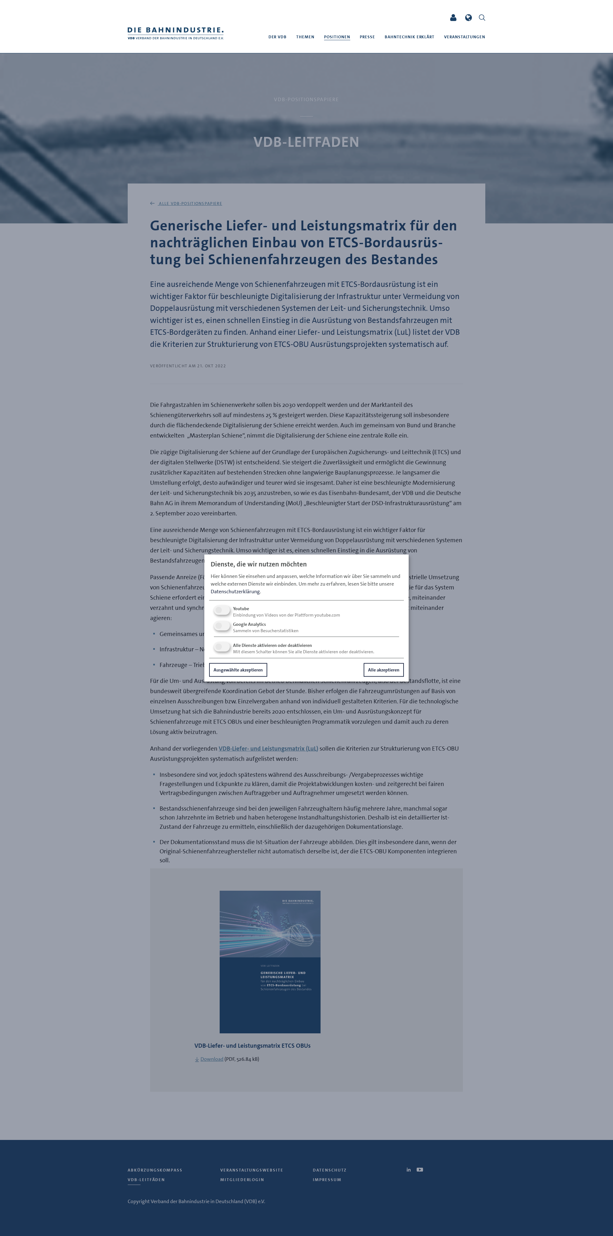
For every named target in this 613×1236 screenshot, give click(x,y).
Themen (305, 37)
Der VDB (278, 37)
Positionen (337, 37)
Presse (367, 37)
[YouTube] (434, 17)
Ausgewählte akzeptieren (238, 669)
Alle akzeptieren (383, 669)
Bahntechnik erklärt (410, 37)
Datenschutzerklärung (235, 591)
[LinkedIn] (422, 17)
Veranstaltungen (464, 37)
